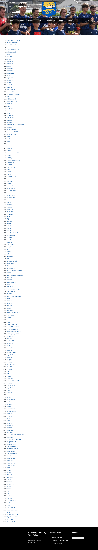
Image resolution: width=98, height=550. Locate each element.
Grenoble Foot (11, 240)
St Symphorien (11, 444)
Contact (70, 20)
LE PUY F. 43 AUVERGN (14, 270)
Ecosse (9, 193)
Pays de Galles (11, 352)
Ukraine (9, 496)
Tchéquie (9, 475)
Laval (8, 266)
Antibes (9, 82)
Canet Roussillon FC (13, 153)
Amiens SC (10, 66)
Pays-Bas (9, 357)
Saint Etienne (11, 399)
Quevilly (9, 376)
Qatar (8, 374)
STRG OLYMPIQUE (13, 465)
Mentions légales (57, 537)
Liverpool (9, 280)
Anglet (8, 75)
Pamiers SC (10, 341)
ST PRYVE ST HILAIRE (14, 439)
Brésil (8, 136)
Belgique (9, 122)
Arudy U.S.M (10, 92)
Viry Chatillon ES (12, 517)
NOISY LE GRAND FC (13, 329)
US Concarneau (11, 500)
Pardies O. (10, 343)
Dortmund (10, 186)
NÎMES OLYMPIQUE (13, 327)
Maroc (8, 298)
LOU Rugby (10, 287)
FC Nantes (10, 214)
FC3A (8, 216)
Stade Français (11, 451)
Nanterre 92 (10, 315)
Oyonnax (9, 338)
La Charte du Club (57, 544)
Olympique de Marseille (14, 331)
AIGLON (9, 56)
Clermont (9, 164)
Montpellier (10, 310)
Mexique (9, 303)
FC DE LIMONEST (12, 42)
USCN (8, 505)
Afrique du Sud (11, 52)
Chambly (9, 158)
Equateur (9, 200)
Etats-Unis (10, 209)
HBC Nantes (10, 244)
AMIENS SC (10, 68)
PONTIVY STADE (12, 366)
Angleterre (10, 78)
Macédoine (10, 294)
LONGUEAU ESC (12, 282)
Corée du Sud (11, 167)
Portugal (9, 369)
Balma (8, 113)
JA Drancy (10, 256)
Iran (8, 249)
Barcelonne (10, 115)
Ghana (9, 230)
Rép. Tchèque (11, 388)
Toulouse (9, 482)
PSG (8, 371)
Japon (8, 258)
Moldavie (9, 305)
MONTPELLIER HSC (13, 312)
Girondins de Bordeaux (14, 233)
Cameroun (10, 148)
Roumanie (10, 392)
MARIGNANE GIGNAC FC (15, 296)
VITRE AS (10, 519)
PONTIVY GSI (11, 364)
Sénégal (9, 413)
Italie (8, 254)
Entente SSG (11, 195)
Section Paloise (11, 411)
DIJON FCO (10, 183)
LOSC (8, 284)
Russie (9, 395)
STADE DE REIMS (12, 449)
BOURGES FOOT (12, 132)
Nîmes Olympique (12, 324)
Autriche (9, 106)
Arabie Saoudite (11, 85)
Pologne (9, 359)
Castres (9, 155)
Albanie (9, 59)
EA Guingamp (11, 188)
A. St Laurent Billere (13, 49)
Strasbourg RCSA (12, 463)
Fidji (8, 219)
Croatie (9, 172)
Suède (8, 467)
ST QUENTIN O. (12, 442)
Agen (8, 54)
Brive (8, 141)
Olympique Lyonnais (13, 334)
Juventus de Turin (12, 261)
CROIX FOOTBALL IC (13, 176)
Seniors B (9, 418)
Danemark (10, 179)
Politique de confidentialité (60, 540)
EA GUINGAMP (11, 190)
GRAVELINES (11, 235)
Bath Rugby (10, 118)
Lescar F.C (10, 277)
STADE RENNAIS (12, 453)
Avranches (10, 108)
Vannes (9, 512)
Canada (9, 150)
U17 (8, 491)
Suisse (9, 470)
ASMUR (9, 96)
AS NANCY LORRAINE (14, 94)
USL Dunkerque (11, 507)
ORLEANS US (11, 336)
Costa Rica (10, 169)
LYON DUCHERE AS (13, 289)
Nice (8, 320)
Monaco (9, 308)
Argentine (9, 87)
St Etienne (10, 437)
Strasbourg (10, 460)
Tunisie (9, 486)
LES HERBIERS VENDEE (15, 275)
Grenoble (9, 237)
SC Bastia (10, 402)
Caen (8, 146)
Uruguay (9, 498)
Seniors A (9, 416)
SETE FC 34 (10, 423)
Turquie (9, 489)
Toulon (9, 479)
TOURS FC (10, 484)
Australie (9, 103)
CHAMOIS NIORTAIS (13, 160)
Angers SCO (10, 73)
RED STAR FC (11, 385)
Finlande (9, 221)
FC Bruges (10, 211)
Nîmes (8, 322)
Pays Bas (9, 350)
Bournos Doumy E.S (13, 134)
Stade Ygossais (11, 458)
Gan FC (9, 226)
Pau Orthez (10, 348)
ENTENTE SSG (11, 197)
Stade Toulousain (12, 456)
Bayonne (9, 120)
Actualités (20, 20)
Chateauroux (10, 162)
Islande (9, 251)
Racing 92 (10, 378)
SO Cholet (10, 432)
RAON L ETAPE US (13, 381)
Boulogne (9, 127)
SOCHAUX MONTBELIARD (15, 435)
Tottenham (10, 477)
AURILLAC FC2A (12, 101)
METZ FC (9, 301)
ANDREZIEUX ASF (12, 71)
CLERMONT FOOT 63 (13, 40)
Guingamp (10, 242)
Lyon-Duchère (11, 291)
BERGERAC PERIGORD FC (15, 125)
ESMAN (9, 202)
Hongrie (9, 247)
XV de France (11, 522)
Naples (9, 317)
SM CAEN (10, 430)
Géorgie (9, 228)
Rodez (8, 390)
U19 (8, 493)
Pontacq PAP (11, 362)
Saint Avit (9, 397)
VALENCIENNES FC (13, 510)
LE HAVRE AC (11, 268)
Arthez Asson (11, 89)
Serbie (8, 421)
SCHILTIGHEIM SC (13, 409)
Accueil (11, 20)
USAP (8, 503)
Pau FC (9, 345)
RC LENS (9, 383)
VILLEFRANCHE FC (13, 514)
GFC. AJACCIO (11, 45)
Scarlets (9, 404)
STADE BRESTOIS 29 (13, 446)
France (9, 223)
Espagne (9, 204)
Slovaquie (10, 425)
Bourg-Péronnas (12, 129)
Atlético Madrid (11, 99)
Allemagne (10, 61)
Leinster (9, 273)
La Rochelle (10, 263)
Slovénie (9, 428)
